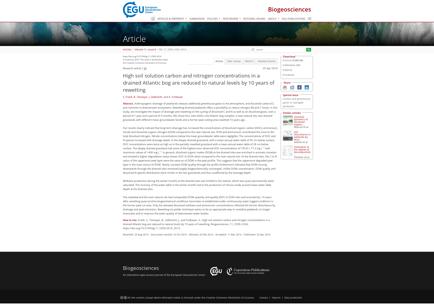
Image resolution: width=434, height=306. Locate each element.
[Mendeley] (285, 87)
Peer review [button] (231, 18)
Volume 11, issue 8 (145, 49)
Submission (197, 18)
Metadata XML (292, 65)
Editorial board (254, 18)
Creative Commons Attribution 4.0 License (230, 297)
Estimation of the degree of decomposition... (302, 150)
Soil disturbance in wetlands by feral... (302, 135)
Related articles (267, 61)
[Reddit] (292, 87)
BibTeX (288, 70)
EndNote (289, 74)
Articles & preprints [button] (171, 18)
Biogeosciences (289, 9)
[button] (253, 49)
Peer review (234, 61)
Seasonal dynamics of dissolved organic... (301, 120)
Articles (127, 49)
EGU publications (293, 18)
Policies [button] (212, 18)
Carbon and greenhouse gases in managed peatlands (296, 102)
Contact (263, 297)
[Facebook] (299, 87)
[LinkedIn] (306, 87)
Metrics (249, 61)
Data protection (293, 297)
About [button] (272, 18)
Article (219, 61)
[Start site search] (308, 50)
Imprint (276, 297)
